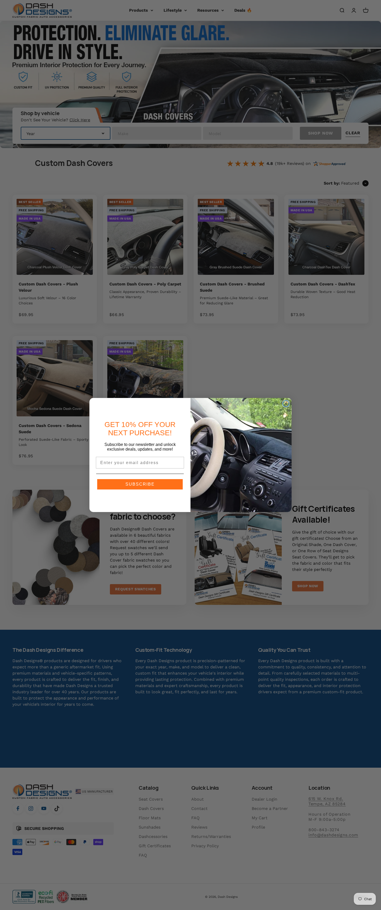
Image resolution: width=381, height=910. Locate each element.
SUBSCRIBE (140, 484)
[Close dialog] (286, 404)
